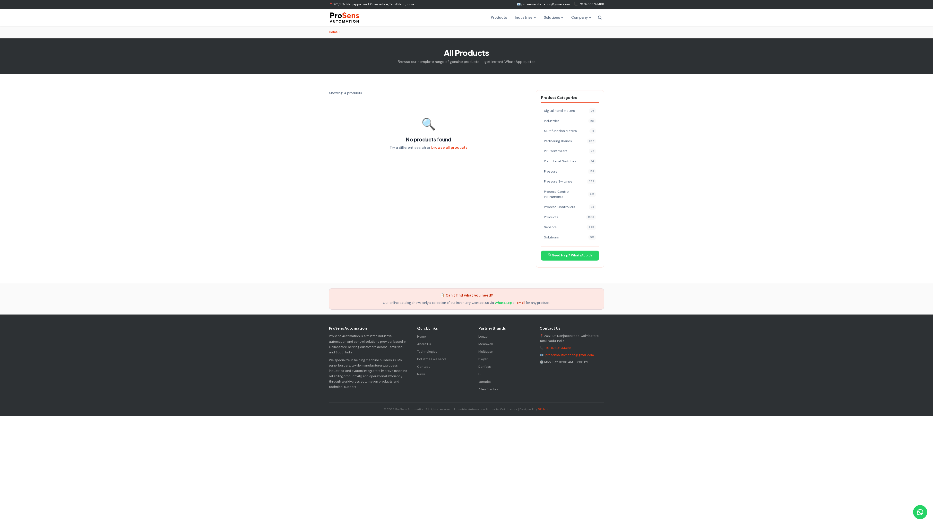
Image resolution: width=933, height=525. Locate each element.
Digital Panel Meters (569, 111)
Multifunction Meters (569, 131)
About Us (424, 344)
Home (333, 32)
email (521, 303)
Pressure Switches (569, 181)
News (421, 374)
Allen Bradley (488, 389)
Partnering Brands (569, 141)
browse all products (449, 147)
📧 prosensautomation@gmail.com (543, 4)
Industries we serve (432, 359)
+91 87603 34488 (558, 348)
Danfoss (484, 367)
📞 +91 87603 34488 (589, 4)
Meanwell (485, 344)
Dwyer (483, 359)
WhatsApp (503, 303)
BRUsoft (544, 409)
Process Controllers (569, 207)
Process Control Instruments (569, 194)
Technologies (427, 352)
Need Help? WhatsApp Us (571, 255)
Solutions (552, 17)
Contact (423, 367)
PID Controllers (569, 151)
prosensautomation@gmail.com (569, 355)
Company (579, 17)
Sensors (569, 227)
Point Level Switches (569, 161)
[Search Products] (600, 17)
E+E (481, 374)
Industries (524, 17)
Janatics (485, 382)
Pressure (569, 171)
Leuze (483, 336)
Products (499, 17)
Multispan (485, 352)
